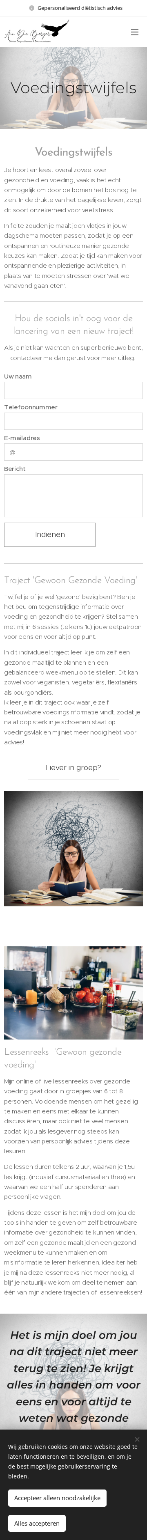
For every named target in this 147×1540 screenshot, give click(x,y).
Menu (135, 31)
